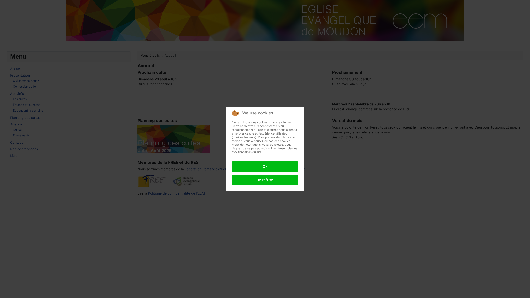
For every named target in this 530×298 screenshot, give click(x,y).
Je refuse (265, 180)
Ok (265, 166)
